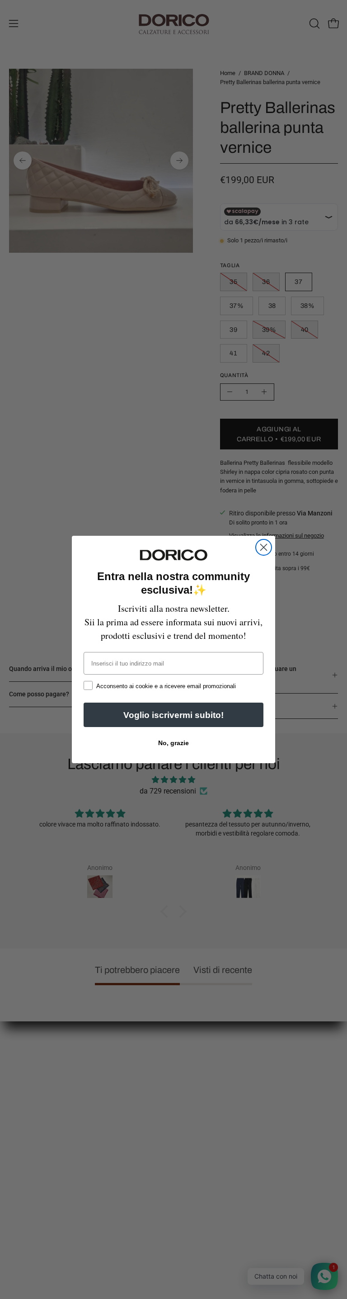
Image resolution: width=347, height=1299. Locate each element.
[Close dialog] (264, 547)
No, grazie (173, 742)
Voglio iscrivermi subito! (173, 715)
